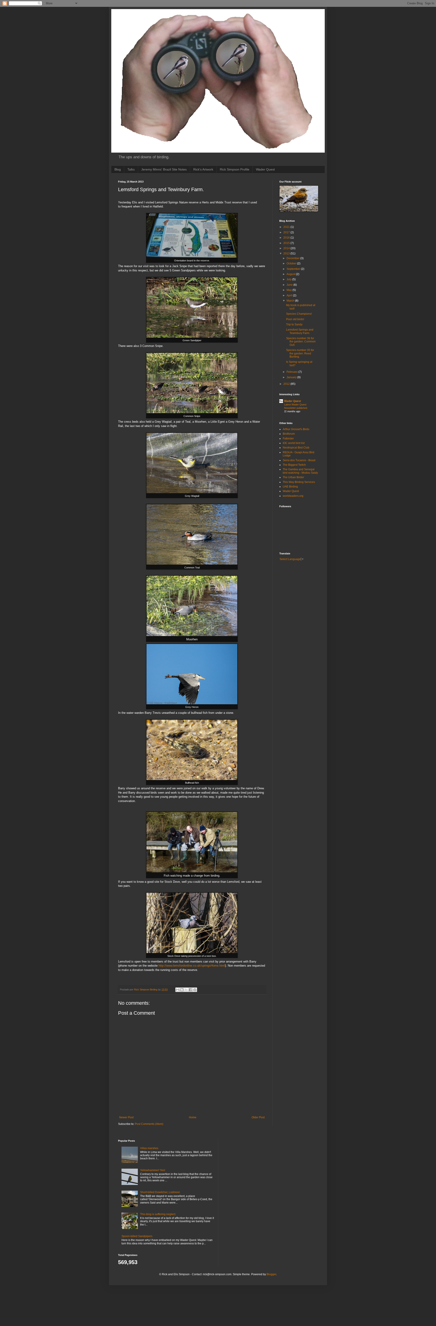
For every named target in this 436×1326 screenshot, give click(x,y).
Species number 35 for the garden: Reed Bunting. (300, 353)
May (289, 290)
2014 (286, 248)
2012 (286, 383)
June (290, 284)
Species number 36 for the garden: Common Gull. (301, 341)
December (293, 258)
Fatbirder (288, 438)
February (292, 371)
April (290, 295)
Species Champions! (299, 313)
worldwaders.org (293, 495)
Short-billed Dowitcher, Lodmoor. (160, 1192)
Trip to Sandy (294, 324)
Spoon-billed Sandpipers (136, 1236)
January (292, 377)
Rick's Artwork (203, 169)
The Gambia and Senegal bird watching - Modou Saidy (300, 471)
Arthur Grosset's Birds (296, 429)
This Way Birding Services (299, 482)
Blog (117, 169)
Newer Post (126, 1117)
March (291, 300)
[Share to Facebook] (190, 989)
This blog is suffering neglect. (158, 1214)
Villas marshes (149, 1148)
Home (192, 1117)
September (294, 269)
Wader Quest (265, 169)
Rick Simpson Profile (234, 169)
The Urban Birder (293, 477)
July (289, 279)
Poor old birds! (295, 319)
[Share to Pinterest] (195, 989)
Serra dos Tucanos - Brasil (299, 460)
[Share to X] (186, 989)
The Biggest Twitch (294, 464)
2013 (286, 253)
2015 (286, 243)
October (292, 263)
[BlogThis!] (182, 989)
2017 (286, 232)
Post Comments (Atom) (149, 1124)
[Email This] (177, 989)
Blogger (271, 1274)
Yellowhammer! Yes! (152, 1170)
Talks (131, 169)
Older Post (258, 1117)
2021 (286, 227)
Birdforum (289, 433)
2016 (286, 237)
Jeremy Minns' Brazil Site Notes (164, 169)
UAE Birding (290, 486)
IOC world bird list (294, 443)
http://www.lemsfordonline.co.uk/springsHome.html (191, 965)
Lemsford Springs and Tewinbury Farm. (299, 331)
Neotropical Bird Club (296, 447)
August (291, 274)
